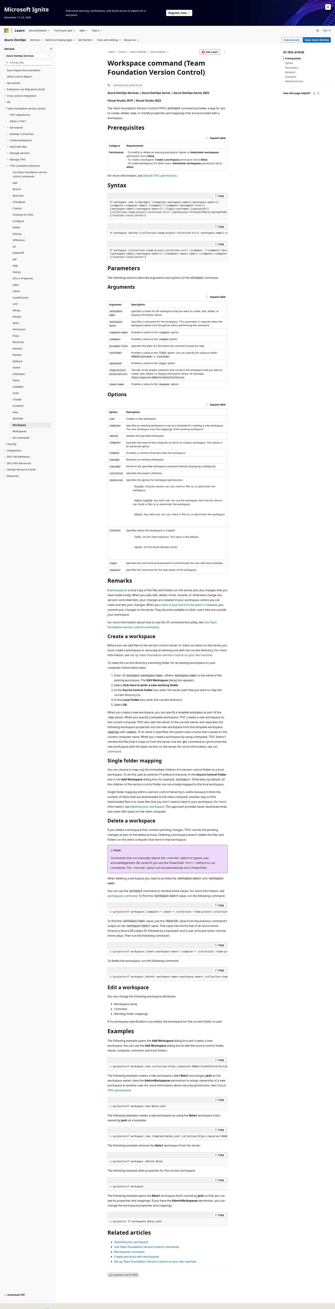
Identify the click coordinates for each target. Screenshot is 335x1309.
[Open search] (317, 30)
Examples (290, 76)
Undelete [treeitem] (18, 386)
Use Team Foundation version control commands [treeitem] (30, 174)
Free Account (291, 40)
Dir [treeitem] (14, 246)
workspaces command (122, 896)
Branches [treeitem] (18, 195)
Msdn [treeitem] (16, 323)
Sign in (327, 30)
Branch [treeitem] (17, 189)
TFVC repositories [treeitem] (20, 114)
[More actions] (224, 52)
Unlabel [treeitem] (17, 399)
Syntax (289, 63)
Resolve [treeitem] (17, 354)
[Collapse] (51, 49)
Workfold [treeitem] (18, 418)
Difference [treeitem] (19, 240)
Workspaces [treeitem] (20, 431)
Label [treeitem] (16, 284)
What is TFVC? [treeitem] (18, 121)
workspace (117, 590)
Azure (122, 51)
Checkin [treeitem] (17, 208)
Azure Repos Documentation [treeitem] (23, 70)
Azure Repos (158, 51)
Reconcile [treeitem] (18, 342)
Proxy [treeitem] (16, 335)
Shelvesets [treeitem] (19, 374)
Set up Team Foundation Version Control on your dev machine (171, 655)
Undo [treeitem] (16, 393)
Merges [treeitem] (17, 316)
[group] (167, 208)
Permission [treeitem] (19, 329)
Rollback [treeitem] (17, 361)
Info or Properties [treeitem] (23, 278)
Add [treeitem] (15, 183)
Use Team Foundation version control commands (146, 1247)
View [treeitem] (15, 412)
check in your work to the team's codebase (188, 605)
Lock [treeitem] (15, 303)
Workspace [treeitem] (19, 425)
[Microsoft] (6, 30)
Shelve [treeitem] (16, 367)
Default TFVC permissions (160, 176)
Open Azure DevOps (317, 40)
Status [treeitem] (16, 380)
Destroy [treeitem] (17, 233)
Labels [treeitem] (16, 291)
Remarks (290, 72)
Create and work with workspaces (136, 1257)
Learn (111, 51)
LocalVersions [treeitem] (20, 297)
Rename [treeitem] (17, 348)
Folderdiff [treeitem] (18, 253)
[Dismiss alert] (328, 7)
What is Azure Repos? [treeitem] (19, 76)
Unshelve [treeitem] (18, 405)
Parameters (292, 67)
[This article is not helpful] (318, 93)
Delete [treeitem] (16, 227)
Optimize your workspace (147, 807)
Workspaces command (129, 1252)
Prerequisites (293, 58)
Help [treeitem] (15, 265)
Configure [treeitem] (18, 221)
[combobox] (27, 56)
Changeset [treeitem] (19, 202)
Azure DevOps (138, 51)
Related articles (294, 81)
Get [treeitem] (15, 259)
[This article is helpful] (314, 93)
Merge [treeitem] (16, 310)
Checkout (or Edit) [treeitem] (23, 214)
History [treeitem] (17, 272)
